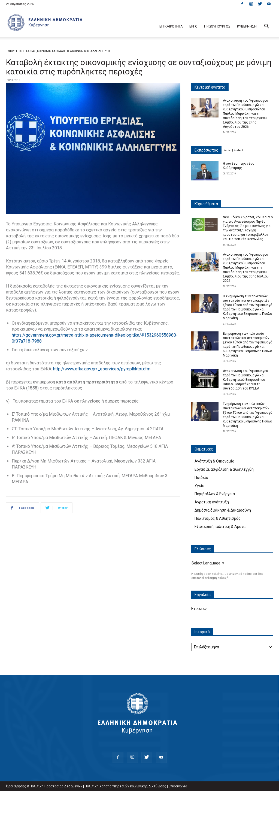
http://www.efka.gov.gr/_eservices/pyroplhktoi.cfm (101, 368)
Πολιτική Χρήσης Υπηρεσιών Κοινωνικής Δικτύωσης (125, 786)
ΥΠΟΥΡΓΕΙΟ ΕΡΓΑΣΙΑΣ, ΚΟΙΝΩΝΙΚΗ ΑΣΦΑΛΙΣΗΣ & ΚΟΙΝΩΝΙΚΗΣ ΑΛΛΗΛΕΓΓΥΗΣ (59, 51)
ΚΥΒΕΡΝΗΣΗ (247, 26)
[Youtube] (269, 4)
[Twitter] (260, 4)
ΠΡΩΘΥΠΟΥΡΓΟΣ (217, 26)
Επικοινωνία (178, 786)
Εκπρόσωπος (206, 150)
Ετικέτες (199, 608)
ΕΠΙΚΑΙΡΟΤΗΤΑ (171, 26)
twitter (228, 150)
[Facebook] (242, 4)
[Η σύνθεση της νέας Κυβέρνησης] (205, 170)
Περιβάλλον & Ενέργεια (215, 494)
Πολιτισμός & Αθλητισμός (218, 518)
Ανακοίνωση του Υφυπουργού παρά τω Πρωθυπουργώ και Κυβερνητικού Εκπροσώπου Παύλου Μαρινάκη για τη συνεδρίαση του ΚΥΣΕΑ (245, 379)
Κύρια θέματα (206, 204)
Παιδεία (201, 477)
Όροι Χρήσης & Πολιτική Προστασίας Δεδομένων (44, 786)
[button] (266, 26)
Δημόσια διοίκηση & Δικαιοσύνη (223, 510)
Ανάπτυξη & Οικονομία (214, 461)
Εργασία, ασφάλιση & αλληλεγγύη (224, 469)
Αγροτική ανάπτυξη (212, 502)
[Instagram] (251, 4)
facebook (238, 150)
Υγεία (199, 485)
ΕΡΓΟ (193, 26)
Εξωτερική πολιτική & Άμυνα (220, 526)
